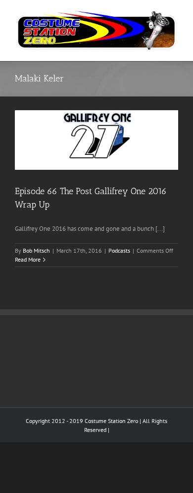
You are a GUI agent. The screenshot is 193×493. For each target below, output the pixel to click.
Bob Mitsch (36, 250)
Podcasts (119, 250)
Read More (28, 259)
